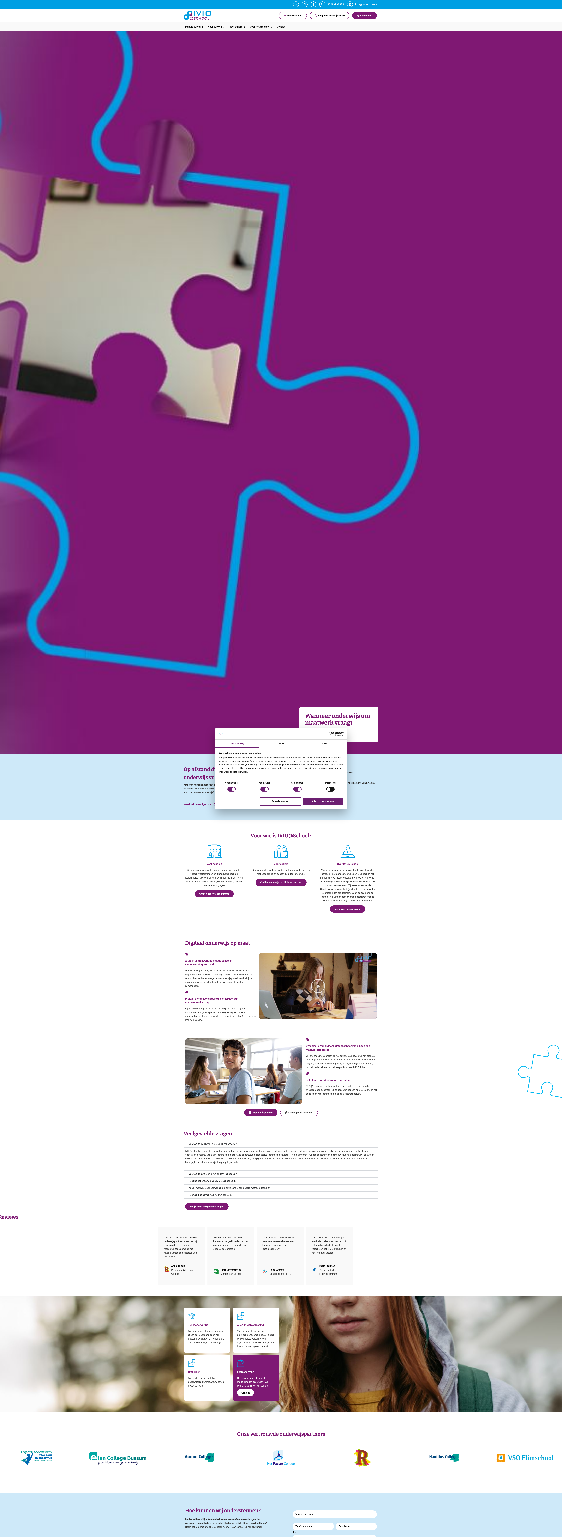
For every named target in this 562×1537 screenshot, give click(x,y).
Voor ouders (235, 26)
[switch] (264, 789)
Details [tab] (281, 743)
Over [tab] (324, 743)
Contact (281, 26)
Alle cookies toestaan (323, 801)
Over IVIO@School (259, 26)
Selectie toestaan (280, 801)
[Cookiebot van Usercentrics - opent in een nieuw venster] (331, 734)
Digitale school (193, 26)
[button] (318, 986)
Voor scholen (215, 26)
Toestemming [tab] (237, 743)
